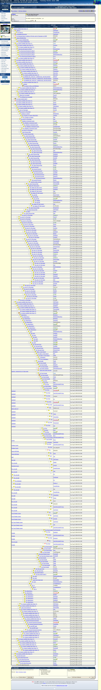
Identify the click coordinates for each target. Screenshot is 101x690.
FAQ (68, 7)
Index (86, 10)
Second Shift (56, 250)
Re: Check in (20, 32)
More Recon (3, 54)
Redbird (55, 290)
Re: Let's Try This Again (25, 111)
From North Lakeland (43, 368)
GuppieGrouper (56, 126)
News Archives (4, 18)
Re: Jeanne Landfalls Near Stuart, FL (24, 43)
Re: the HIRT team (33, 626)
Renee (54, 498)
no (31, 583)
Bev (54, 353)
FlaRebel (14, 14)
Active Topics (71, 6)
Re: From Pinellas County (17, 522)
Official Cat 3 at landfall (24, 95)
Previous (81, 10)
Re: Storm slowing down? (21, 98)
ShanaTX (55, 61)
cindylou (55, 115)
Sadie (54, 355)
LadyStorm (55, 30)
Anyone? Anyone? (35, 167)
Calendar (75, 7)
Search (2, 20)
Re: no (33, 585)
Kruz (54, 378)
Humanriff (55, 52)
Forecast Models (4, 50)
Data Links (3, 63)
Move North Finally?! (39, 572)
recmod (55, 109)
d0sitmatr (55, 174)
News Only (3, 15)
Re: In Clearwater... (44, 359)
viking (54, 211)
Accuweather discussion (21, 34)
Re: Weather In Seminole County (30, 122)
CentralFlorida (56, 32)
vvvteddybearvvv (57, 583)
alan (54, 117)
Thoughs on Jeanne (25, 113)
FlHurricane (5, 5)
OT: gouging (37, 200)
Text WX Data (4, 66)
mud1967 (55, 163)
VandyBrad (55, 252)
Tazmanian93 (56, 183)
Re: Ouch (33, 333)
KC (54, 399)
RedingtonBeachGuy (57, 54)
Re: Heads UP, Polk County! (36, 187)
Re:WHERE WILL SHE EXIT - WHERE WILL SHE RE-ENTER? (36, 76)
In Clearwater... (42, 357)
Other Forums (61, 6)
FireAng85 (55, 554)
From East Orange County (44, 554)
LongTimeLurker (56, 530)
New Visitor (9, 3)
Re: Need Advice (25, 316)
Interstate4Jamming (57, 368)
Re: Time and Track (37, 344)
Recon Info (3, 52)
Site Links (3, 61)
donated (44, 683)
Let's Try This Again (23, 110)
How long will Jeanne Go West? (25, 49)
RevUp (54, 97)
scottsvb (55, 45)
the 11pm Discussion (20, 655)
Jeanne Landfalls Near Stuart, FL (21, 28)
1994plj (54, 618)
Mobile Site (3, 71)
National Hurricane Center (61, 685)
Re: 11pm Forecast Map (28, 134)
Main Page (3, 13)
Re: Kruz (45, 380)
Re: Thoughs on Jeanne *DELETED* (30, 115)
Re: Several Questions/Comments (34, 622)
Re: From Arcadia (42, 363)
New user (57, 7)
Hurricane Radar (4, 55)
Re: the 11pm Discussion (22, 657)
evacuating (49, 442)
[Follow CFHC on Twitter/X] (5, 79)
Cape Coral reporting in (26, 607)
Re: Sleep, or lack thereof (43, 353)
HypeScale (3, 35)
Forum (2, 41)
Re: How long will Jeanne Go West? (27, 50)
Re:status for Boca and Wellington (31, 86)
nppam (54, 161)
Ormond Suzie (56, 49)
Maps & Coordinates (5, 47)
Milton (67, 3)
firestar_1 (55, 483)
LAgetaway (55, 653)
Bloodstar (55, 314)
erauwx (54, 248)
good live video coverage (36, 182)
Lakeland (25, 84)
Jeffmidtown (56, 106)
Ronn (54, 82)
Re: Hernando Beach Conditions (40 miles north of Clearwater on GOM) (31, 36)
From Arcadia (40, 361)
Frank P (55, 95)
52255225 (55, 154)
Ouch (31, 331)
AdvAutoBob (56, 242)
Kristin (54, 102)
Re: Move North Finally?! (41, 574)
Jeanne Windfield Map (21, 38)
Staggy (54, 255)
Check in (18, 30)
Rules (70, 7)
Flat (93, 10)
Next (90, 10)
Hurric (54, 414)
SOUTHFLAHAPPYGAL (58, 384)
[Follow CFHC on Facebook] (5, 77)
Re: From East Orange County (45, 556)
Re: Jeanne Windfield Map (23, 39)
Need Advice (24, 315)
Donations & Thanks (5, 43)
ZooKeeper (55, 78)
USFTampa (55, 209)
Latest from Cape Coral (38, 580)
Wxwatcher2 (56, 113)
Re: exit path (14, 463)
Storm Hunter (56, 182)
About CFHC (3, 70)
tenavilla (55, 132)
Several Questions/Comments (32, 620)
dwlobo (54, 462)
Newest (6, 41)
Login (2, 3)
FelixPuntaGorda (57, 266)
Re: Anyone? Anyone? (36, 169)
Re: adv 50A (34, 195)
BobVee (55, 386)
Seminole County (15, 466)
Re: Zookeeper (18, 480)
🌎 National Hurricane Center (5, 81)
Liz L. (54, 56)
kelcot (54, 642)
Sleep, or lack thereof (41, 351)
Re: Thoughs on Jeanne (28, 117)
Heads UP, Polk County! (34, 185)
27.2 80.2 (28, 211)
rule (54, 425)
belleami (55, 76)
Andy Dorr (55, 73)
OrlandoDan (55, 71)
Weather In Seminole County (28, 121)
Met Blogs (3, 16)
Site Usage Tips (4, 65)
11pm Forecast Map (26, 132)
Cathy (54, 362)
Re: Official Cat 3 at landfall (26, 97)
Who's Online (63, 7)
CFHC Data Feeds (5, 68)
